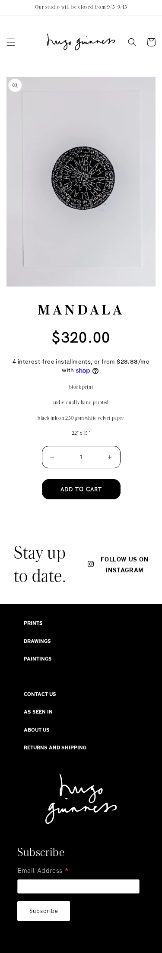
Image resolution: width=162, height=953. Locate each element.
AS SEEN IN (38, 712)
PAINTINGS (38, 659)
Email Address (43, 871)
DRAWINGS (37, 641)
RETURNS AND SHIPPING (55, 747)
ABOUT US (37, 730)
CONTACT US (40, 694)
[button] (10, 42)
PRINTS (33, 623)
